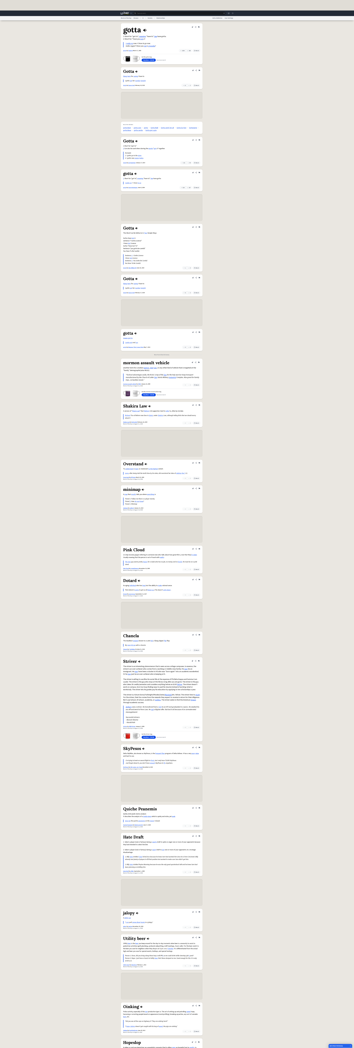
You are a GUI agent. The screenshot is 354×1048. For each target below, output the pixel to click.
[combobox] (179, 13)
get (131, 81)
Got (133, 238)
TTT (160, 707)
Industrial (172, 377)
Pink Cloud (126, 568)
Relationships (161, 18)
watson (130, 926)
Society (150, 18)
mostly (133, 494)
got (141, 39)
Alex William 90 (132, 268)
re (192, 555)
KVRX (139, 384)
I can (127, 922)
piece (149, 816)
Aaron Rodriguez (133, 188)
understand (129, 469)
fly (164, 763)
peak (173, 816)
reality (162, 557)
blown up (151, 590)
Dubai (151, 415)
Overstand (126, 477)
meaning (142, 36)
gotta (124, 51)
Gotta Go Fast (181, 128)
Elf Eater (133, 477)
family (180, 562)
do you (137, 501)
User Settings (229, 18)
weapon (135, 641)
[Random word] (224, 13)
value (197, 753)
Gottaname (193, 128)
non (146, 1011)
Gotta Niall (154, 128)
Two (145, 233)
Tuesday (170, 948)
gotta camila (138, 130)
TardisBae (132, 649)
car (130, 918)
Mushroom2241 (139, 825)
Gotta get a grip (151, 130)
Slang (125, 76)
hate (131, 857)
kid (152, 641)
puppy (137, 158)
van (155, 368)
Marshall (168, 694)
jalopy (124, 926)
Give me (127, 821)
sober (195, 555)
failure (179, 684)
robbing (178, 473)
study (198, 694)
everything (150, 494)
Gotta (124, 85)
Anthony (129, 707)
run (137, 342)
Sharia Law (136, 411)
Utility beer (126, 965)
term (129, 76)
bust (124, 1017)
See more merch (161, 60)
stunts (143, 922)
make (160, 585)
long (143, 585)
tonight (143, 81)
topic (136, 469)
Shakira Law (126, 422)
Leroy (127, 473)
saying (135, 76)
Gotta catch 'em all (167, 128)
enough (152, 763)
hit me (133, 645)
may (186, 669)
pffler (132, 871)
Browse (136, 18)
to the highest (153, 469)
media (145, 816)
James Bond (136, 922)
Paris (152, 760)
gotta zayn (137, 128)
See (155, 36)
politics (158, 700)
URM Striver (132, 726)
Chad (140, 857)
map (125, 494)
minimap (125, 508)
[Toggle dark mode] (232, 13)
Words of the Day (126, 18)
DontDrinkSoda (133, 1030)
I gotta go (129, 43)
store (139, 155)
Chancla (125, 649)
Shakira (160, 415)
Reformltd (134, 422)
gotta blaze (127, 130)
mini (151, 368)
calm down (167, 590)
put (163, 850)
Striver (125, 726)
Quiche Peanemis (128, 825)
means (125, 338)
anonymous (132, 594)
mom (129, 645)
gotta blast (127, 128)
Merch (197, 51)
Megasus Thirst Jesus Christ (136, 347)
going (137, 590)
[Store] (228, 13)
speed (188, 1011)
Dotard (125, 594)
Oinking (125, 1030)
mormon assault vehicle (129, 384)
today (141, 158)
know (141, 501)
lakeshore (134, 965)
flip (165, 641)
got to (130, 338)
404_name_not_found (136, 767)
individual (132, 585)
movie (152, 821)
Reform (146, 411)
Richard (127, 415)
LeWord (132, 508)
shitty (126, 918)
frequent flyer (160, 753)
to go (139, 183)
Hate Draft (126, 871)
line (165, 375)
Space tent (131, 85)
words (151, 148)
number (137, 81)
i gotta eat (128, 342)
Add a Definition (217, 18)
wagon (146, 368)
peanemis (141, 821)
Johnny (132, 1026)
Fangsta (130, 51)
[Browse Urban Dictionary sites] (126, 13)
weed (161, 1026)
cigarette (151, 46)
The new (128, 562)
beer (129, 943)
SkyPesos (126, 767)
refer (167, 411)
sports (154, 842)
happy (145, 562)
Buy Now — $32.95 (148, 60)
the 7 (183, 473)
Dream (193, 700)
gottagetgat (132, 163)
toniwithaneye (135, 568)
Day (155, 377)
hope (128, 1026)
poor (193, 753)
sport (154, 850)
